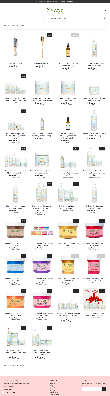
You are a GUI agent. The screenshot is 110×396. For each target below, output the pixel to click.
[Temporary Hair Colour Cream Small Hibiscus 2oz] (94, 264)
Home (5, 25)
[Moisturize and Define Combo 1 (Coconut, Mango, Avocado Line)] (68, 157)
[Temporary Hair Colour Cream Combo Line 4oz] (42, 229)
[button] (13, 66)
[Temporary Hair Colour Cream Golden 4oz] (68, 229)
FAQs (51, 385)
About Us (52, 383)
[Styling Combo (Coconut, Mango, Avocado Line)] (68, 192)
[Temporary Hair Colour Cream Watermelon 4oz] (42, 299)
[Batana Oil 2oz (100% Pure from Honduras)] (68, 47)
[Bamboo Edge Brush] (42, 47)
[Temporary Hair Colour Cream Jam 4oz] (42, 264)
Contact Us (53, 389)
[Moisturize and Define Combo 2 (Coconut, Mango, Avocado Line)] (94, 157)
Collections (13, 25)
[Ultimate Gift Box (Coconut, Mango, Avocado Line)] (94, 299)
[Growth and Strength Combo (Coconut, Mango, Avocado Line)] (16, 120)
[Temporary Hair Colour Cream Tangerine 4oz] (16, 299)
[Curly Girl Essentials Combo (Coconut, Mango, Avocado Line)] (16, 85)
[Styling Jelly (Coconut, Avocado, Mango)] (94, 192)
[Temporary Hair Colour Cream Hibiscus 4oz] (94, 229)
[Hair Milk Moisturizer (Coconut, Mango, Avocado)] (94, 120)
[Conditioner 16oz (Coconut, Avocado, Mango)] (94, 47)
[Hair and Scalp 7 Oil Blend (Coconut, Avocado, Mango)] (42, 120)
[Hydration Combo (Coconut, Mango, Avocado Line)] (16, 157)
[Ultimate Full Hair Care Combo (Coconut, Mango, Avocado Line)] (68, 299)
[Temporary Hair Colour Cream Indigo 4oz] (16, 264)
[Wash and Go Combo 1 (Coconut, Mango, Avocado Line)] (16, 336)
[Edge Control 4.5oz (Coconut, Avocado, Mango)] (94, 85)
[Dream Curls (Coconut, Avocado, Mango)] (68, 85)
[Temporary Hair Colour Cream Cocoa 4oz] (16, 229)
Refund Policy (54, 393)
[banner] (55, 10)
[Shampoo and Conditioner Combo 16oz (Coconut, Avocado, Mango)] (42, 192)
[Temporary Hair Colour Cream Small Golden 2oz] (68, 264)
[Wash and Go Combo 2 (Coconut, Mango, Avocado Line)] (42, 336)
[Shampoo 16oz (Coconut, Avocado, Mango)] (16, 192)
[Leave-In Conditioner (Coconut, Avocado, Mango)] (42, 157)
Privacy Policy (54, 391)
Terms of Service (54, 394)
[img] (102, 10)
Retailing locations (55, 387)
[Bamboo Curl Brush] (16, 47)
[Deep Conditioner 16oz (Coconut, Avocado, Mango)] (42, 85)
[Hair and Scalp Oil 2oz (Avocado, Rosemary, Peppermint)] (68, 120)
